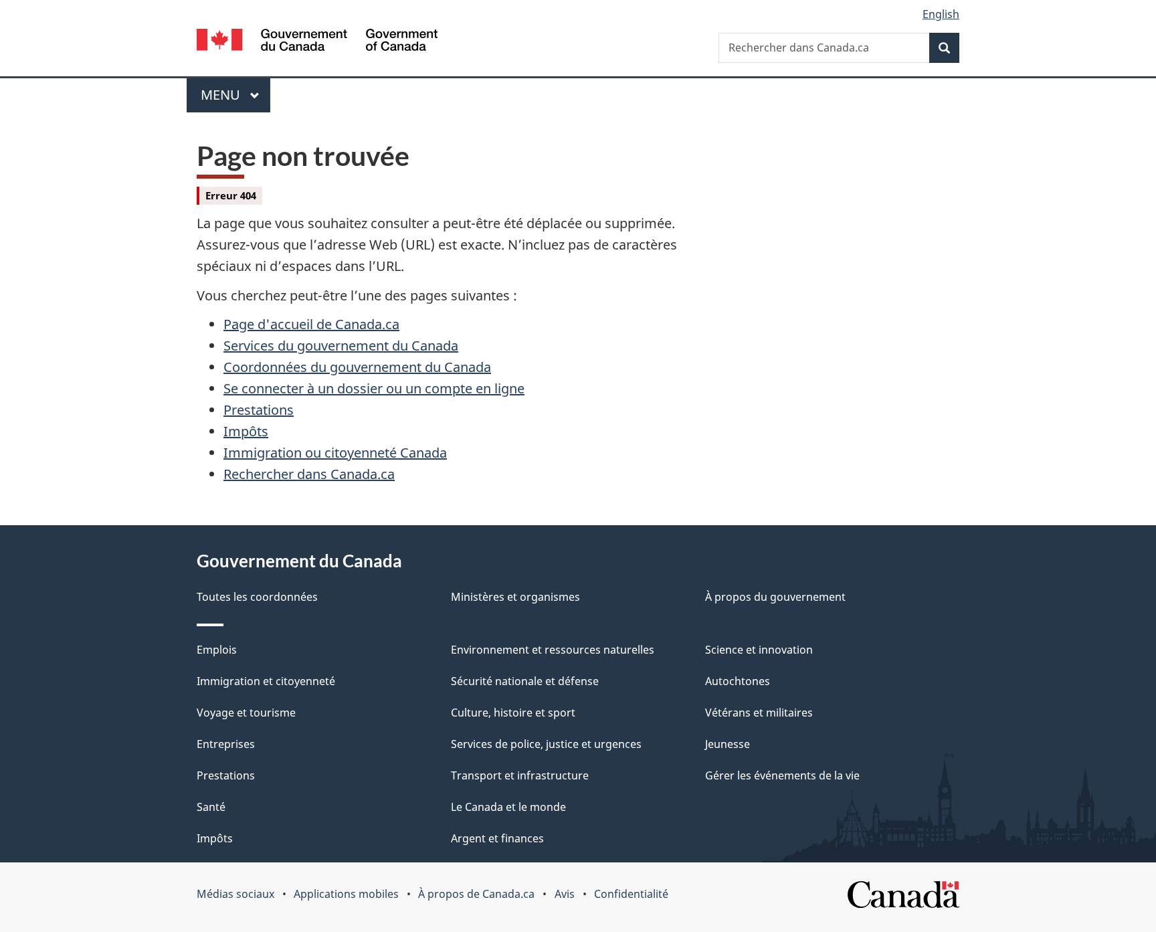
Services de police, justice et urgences (546, 744)
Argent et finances (497, 838)
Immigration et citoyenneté (266, 681)
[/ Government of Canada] (317, 42)
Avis (565, 894)
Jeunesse (727, 744)
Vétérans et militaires (759, 712)
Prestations (258, 410)
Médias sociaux (235, 894)
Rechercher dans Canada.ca (309, 474)
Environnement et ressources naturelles (552, 649)
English (941, 14)
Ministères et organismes (515, 596)
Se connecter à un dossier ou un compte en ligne (373, 388)
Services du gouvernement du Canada (340, 346)
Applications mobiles (346, 894)
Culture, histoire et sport (513, 712)
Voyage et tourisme (246, 712)
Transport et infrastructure (520, 775)
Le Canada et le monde (508, 807)
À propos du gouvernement (775, 596)
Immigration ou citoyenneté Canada (335, 453)
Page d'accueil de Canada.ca (311, 324)
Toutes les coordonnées (257, 596)
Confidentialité (631, 894)
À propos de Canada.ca (476, 894)
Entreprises (226, 744)
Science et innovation (759, 649)
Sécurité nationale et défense (525, 681)
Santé (211, 807)
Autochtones (737, 681)
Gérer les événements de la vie (782, 775)
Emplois (217, 649)
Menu (235, 95)
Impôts (245, 431)
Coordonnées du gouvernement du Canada (357, 367)
